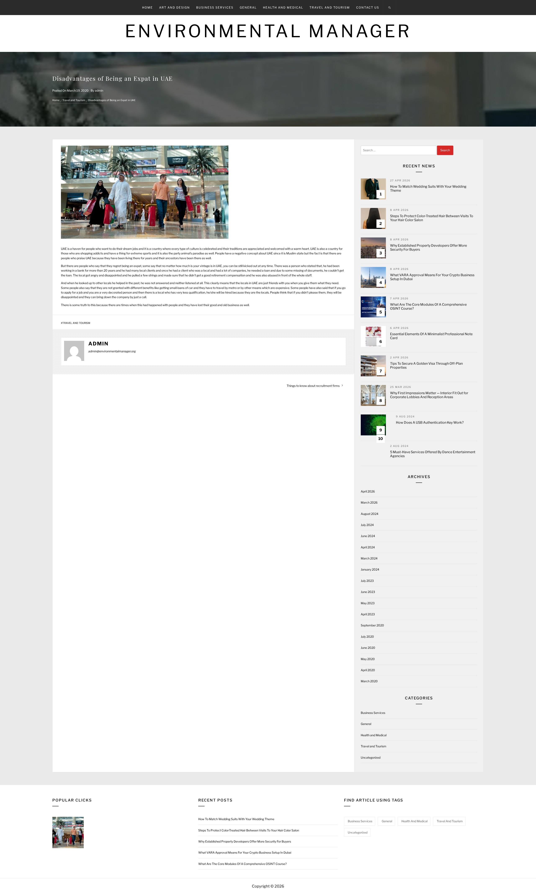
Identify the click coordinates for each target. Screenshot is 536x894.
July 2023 (367, 580)
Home (147, 7)
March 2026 (369, 502)
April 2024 (368, 547)
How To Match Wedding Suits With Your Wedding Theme (236, 819)
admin (99, 90)
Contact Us (367, 7)
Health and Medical (283, 7)
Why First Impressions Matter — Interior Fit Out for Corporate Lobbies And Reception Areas (429, 395)
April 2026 (368, 491)
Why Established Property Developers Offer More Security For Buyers (244, 841)
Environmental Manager (268, 31)
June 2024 (368, 536)
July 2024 (367, 525)
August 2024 (369, 514)
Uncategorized (370, 757)
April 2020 (368, 670)
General (248, 7)
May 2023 (368, 603)
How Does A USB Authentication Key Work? (430, 423)
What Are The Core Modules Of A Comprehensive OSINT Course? (242, 864)
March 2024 (369, 558)
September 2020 (372, 625)
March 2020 (369, 681)
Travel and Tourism (329, 7)
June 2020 (368, 647)
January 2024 (370, 569)
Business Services (214, 7)
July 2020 (367, 636)
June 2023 (368, 592)
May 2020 (368, 659)
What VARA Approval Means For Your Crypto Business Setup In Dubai (244, 852)
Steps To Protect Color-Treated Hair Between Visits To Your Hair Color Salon (248, 830)
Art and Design (174, 7)
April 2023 (368, 614)
